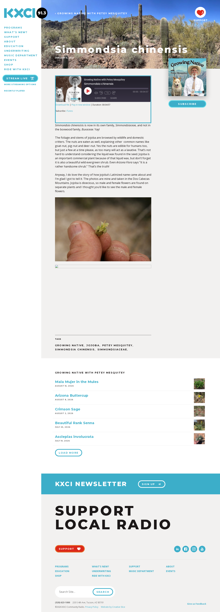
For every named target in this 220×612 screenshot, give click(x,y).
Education (14, 46)
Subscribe (187, 104)
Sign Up (148, 484)
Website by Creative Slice (113, 606)
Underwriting (16, 50)
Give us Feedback (196, 603)
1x (107, 93)
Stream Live (17, 78)
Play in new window (81, 104)
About (10, 41)
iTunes (69, 110)
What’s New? (16, 32)
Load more (68, 452)
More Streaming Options (20, 84)
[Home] (20, 13)
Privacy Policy (91, 606)
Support (12, 36)
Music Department (21, 55)
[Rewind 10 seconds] (101, 93)
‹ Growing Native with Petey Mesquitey (91, 13)
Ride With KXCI (17, 69)
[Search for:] (75, 592)
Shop (8, 64)
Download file (62, 104)
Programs (13, 27)
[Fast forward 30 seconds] (114, 93)
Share (113, 98)
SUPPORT (200, 20)
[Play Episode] (88, 91)
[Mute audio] (96, 93)
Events (10, 60)
